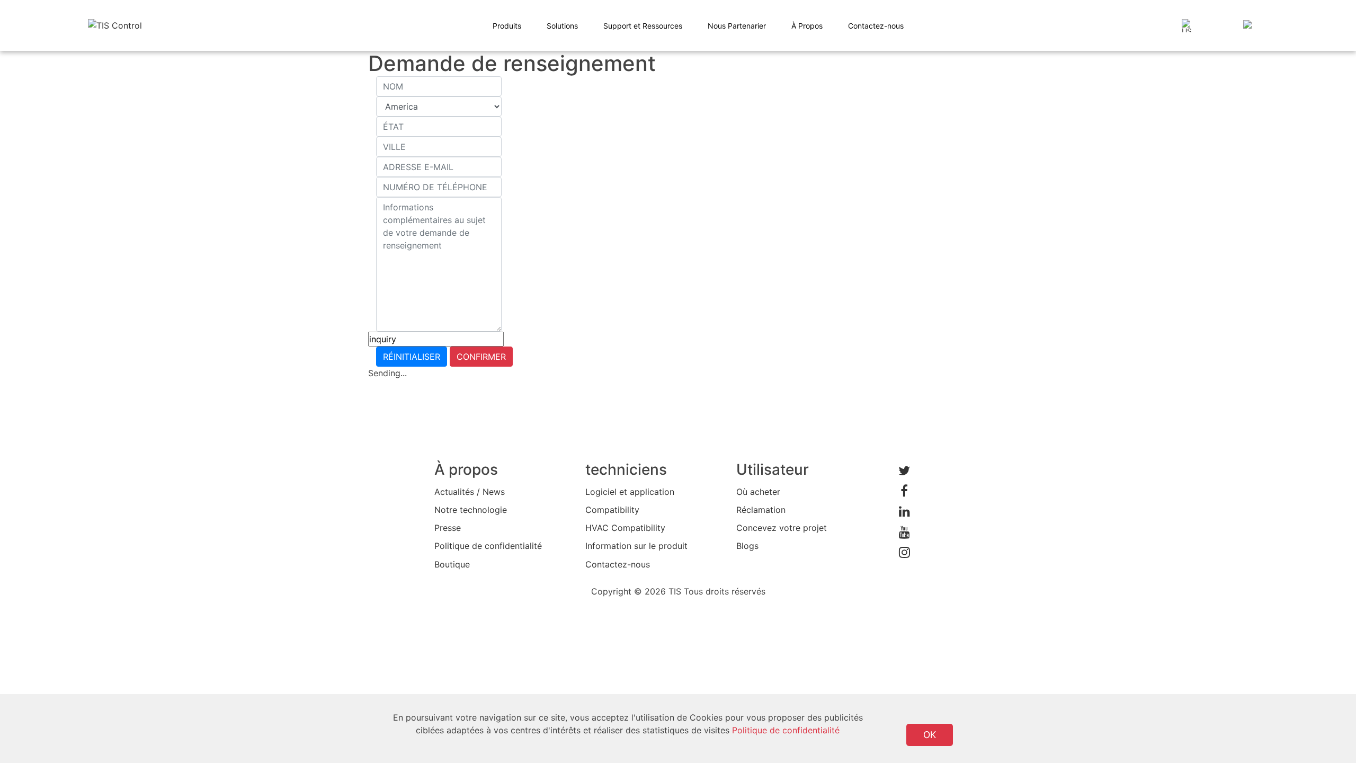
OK (929, 734)
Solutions (562, 25)
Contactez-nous (876, 25)
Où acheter (758, 491)
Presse (447, 527)
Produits (507, 25)
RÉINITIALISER (411, 356)
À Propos (807, 25)
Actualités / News (469, 491)
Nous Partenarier (737, 25)
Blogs (747, 545)
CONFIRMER (481, 356)
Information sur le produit (636, 545)
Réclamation (761, 509)
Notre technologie (470, 509)
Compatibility (612, 509)
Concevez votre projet (781, 527)
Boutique (452, 564)
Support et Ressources (642, 25)
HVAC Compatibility (625, 527)
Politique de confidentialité (488, 545)
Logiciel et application (629, 491)
